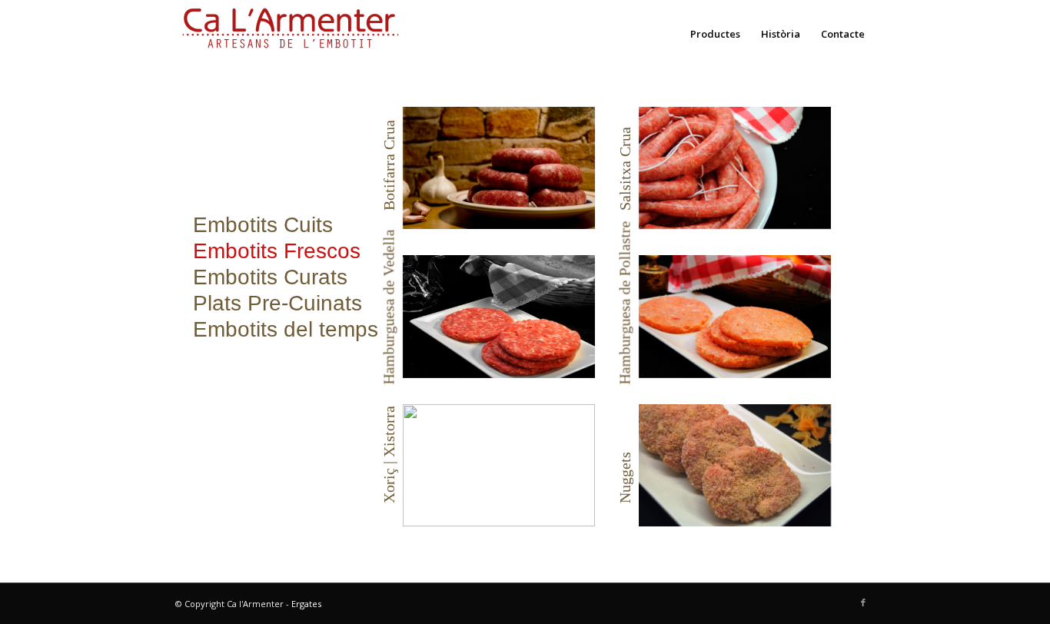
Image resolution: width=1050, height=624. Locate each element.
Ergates (306, 603)
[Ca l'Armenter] (290, 34)
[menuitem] (715, 34)
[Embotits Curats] (263, 224)
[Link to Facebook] (863, 602)
